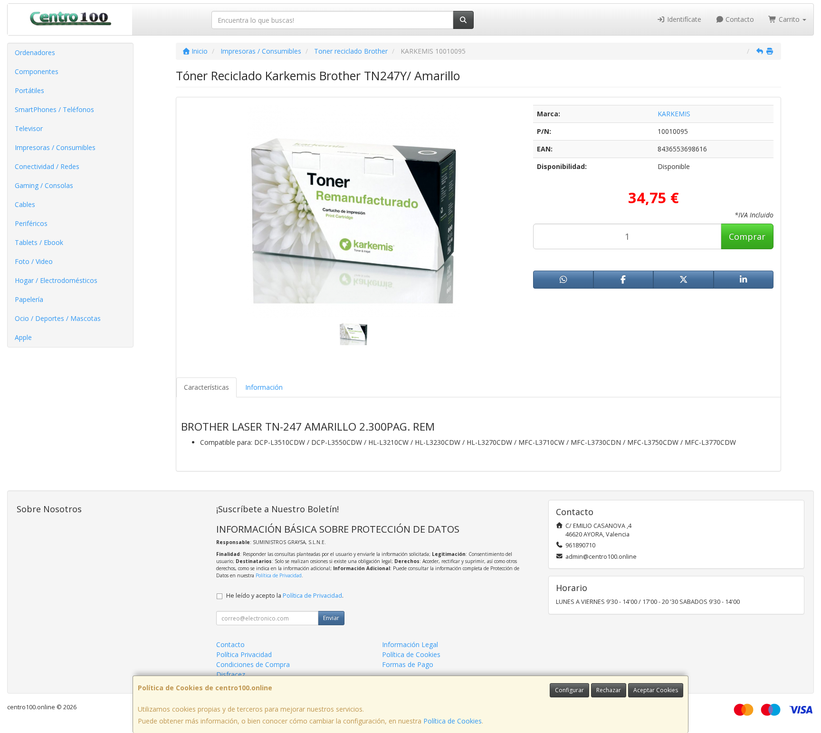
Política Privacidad (244, 654)
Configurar (569, 690)
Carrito (789, 19)
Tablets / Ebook (39, 242)
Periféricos (31, 223)
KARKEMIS (674, 113)
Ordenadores (35, 52)
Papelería (29, 299)
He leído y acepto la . (285, 596)
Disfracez (230, 674)
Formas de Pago (407, 664)
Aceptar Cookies (655, 690)
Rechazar (608, 690)
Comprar (747, 236)
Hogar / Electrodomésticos (56, 280)
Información (264, 387)
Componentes (36, 71)
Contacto (739, 19)
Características (206, 387)
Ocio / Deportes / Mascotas (58, 318)
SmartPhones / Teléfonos (54, 109)
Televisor (29, 128)
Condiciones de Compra (253, 664)
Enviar (331, 618)
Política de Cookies (452, 720)
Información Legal (410, 644)
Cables (25, 204)
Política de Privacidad (279, 575)
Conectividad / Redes (47, 166)
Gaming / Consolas (44, 185)
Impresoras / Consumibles (55, 147)
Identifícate (683, 19)
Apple (23, 337)
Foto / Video (34, 261)
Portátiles (29, 90)
